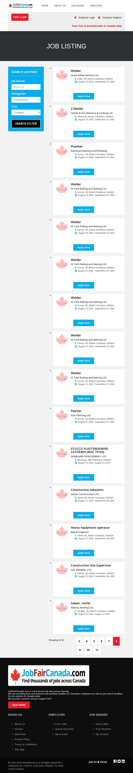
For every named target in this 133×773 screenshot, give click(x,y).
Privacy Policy (22, 739)
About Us (60, 5)
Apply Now (84, 96)
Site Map (19, 749)
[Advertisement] (28, 191)
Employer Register (112, 17)
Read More (19, 704)
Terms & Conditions (26, 744)
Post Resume (103, 728)
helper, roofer (81, 603)
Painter (76, 411)
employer (96, 5)
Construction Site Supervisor (91, 565)
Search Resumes (64, 728)
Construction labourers (87, 490)
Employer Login (87, 17)
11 (97, 650)
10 (88, 650)
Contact (19, 728)
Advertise (20, 734)
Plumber (77, 146)
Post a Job (19, 17)
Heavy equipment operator (90, 527)
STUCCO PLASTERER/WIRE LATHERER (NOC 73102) (89, 450)
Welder (76, 71)
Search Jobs (102, 723)
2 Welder (77, 108)
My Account (61, 734)
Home (45, 5)
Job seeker (78, 5)
